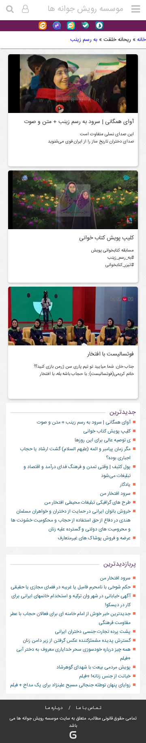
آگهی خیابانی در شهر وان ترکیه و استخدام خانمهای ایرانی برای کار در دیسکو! (71, 600)
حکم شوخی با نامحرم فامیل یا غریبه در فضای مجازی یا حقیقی (71, 587)
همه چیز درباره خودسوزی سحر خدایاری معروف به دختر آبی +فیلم (73, 653)
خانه (141, 39)
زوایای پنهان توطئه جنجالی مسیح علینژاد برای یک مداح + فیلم (70, 685)
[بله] (84, 25)
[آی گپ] (70, 25)
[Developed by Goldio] (73, 735)
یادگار (125, 485)
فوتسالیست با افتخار (110, 354)
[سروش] (98, 25)
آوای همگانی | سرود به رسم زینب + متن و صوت (79, 122)
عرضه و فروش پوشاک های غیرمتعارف (94, 538)
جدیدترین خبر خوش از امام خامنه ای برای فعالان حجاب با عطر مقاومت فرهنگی (70, 618)
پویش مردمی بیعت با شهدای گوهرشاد (93, 667)
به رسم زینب (83, 39)
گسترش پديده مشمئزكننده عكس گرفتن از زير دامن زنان (77, 641)
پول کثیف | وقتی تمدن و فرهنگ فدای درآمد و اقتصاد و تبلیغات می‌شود (77, 471)
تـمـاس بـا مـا (88, 708)
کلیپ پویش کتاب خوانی (106, 238)
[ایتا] (42, 25)
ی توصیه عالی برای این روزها (103, 440)
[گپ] (56, 25)
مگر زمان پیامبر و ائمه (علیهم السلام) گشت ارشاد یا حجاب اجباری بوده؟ (75, 453)
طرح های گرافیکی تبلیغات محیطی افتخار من (87, 502)
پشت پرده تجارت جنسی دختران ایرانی (93, 632)
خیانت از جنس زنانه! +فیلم (105, 676)
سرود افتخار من (115, 494)
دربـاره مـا (53, 708)
